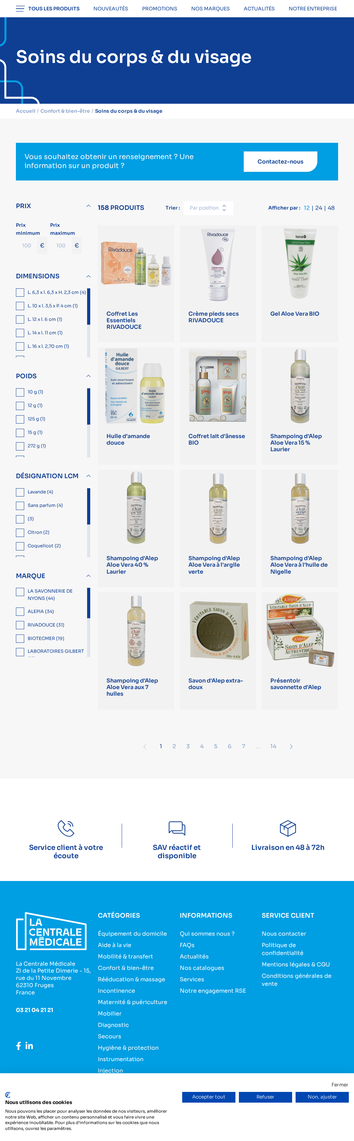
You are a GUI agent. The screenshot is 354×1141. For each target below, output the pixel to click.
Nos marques (210, 9)
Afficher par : (284, 208)
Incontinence (116, 990)
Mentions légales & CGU (296, 964)
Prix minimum (30, 235)
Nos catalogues (202, 968)
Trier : (173, 208)
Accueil (25, 111)
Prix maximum (64, 235)
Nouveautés (110, 9)
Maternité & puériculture (132, 1002)
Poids (26, 376)
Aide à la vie (114, 945)
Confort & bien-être (126, 968)
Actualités (259, 9)
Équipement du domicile (132, 933)
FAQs (187, 945)
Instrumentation (120, 1059)
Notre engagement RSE (213, 990)
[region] (54, 323)
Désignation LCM (47, 476)
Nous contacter (284, 933)
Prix (23, 206)
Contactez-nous (281, 161)
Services (192, 979)
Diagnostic (113, 1025)
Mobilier (110, 1013)
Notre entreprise (313, 9)
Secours (109, 1036)
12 (307, 208)
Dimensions (37, 276)
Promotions (159, 9)
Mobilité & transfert (125, 956)
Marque (30, 576)
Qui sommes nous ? (207, 933)
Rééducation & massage (131, 979)
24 (318, 208)
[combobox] (208, 208)
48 (331, 208)
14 (273, 746)
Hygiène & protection (128, 1047)
